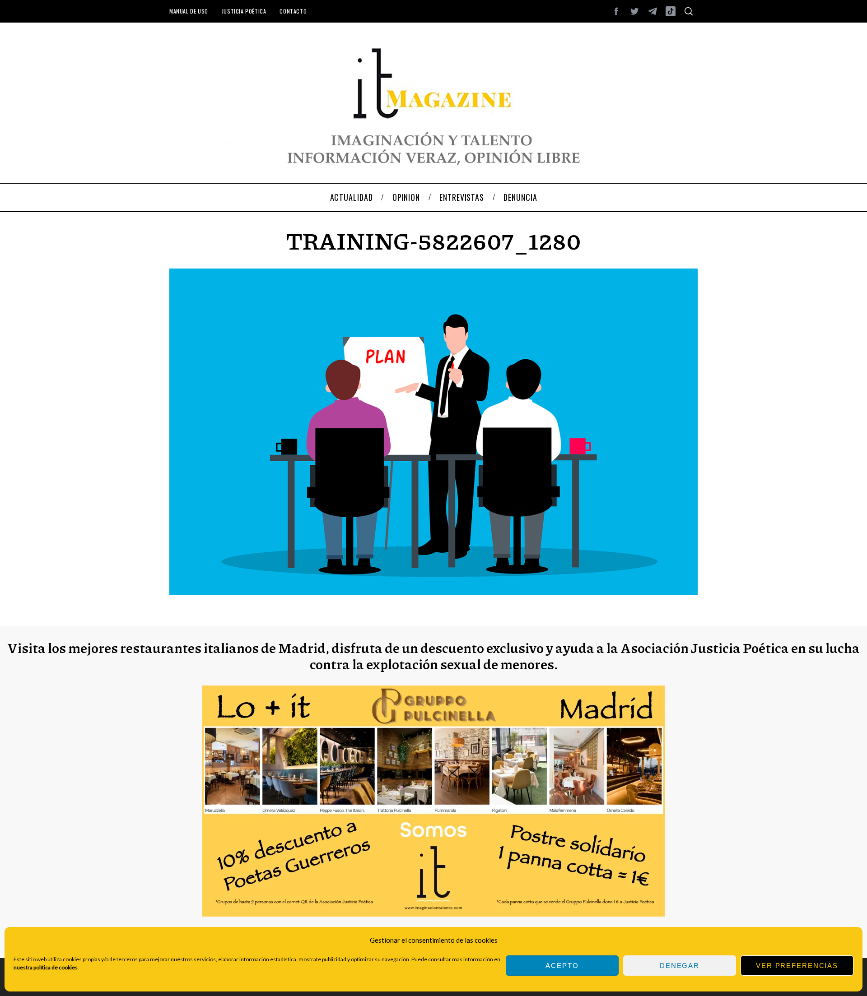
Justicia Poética (244, 11)
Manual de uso (188, 11)
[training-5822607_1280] (433, 592)
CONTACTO (293, 11)
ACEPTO (561, 965)
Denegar (679, 965)
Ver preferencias (797, 965)
